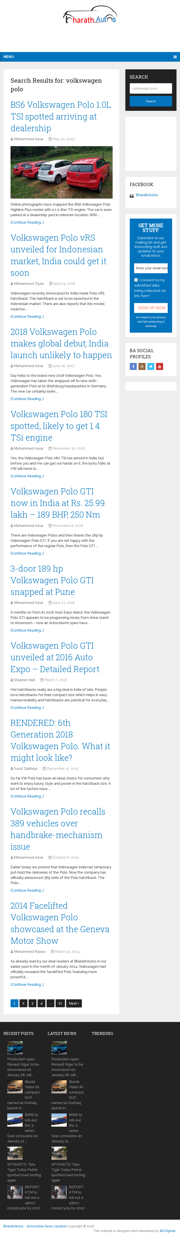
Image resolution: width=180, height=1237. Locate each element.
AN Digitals (168, 1231)
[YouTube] (159, 366)
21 (60, 1003)
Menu (9, 57)
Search (151, 101)
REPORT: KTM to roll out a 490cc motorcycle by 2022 (23, 1197)
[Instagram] (142, 366)
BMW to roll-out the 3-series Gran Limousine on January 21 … (22, 1128)
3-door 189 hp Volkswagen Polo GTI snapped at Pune (52, 580)
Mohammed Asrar (28, 139)
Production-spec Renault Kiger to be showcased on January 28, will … (23, 1067)
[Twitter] (150, 366)
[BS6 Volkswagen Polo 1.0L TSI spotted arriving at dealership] (62, 172)
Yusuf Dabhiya (25, 769)
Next (73, 1003)
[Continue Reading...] (27, 222)
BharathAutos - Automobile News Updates (35, 1226)
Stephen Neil (24, 680)
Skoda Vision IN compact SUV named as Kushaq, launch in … (23, 1095)
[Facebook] (133, 366)
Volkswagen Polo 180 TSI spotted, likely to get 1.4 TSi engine (59, 425)
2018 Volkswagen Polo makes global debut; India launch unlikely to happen (61, 343)
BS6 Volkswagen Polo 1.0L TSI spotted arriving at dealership (61, 116)
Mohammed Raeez (30, 952)
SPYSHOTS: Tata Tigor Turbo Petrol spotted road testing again (24, 1172)
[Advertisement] (90, 40)
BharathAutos (147, 195)
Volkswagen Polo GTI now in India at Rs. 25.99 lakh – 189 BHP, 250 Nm (58, 503)
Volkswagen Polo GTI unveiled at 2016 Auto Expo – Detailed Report (55, 657)
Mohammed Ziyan (29, 284)
